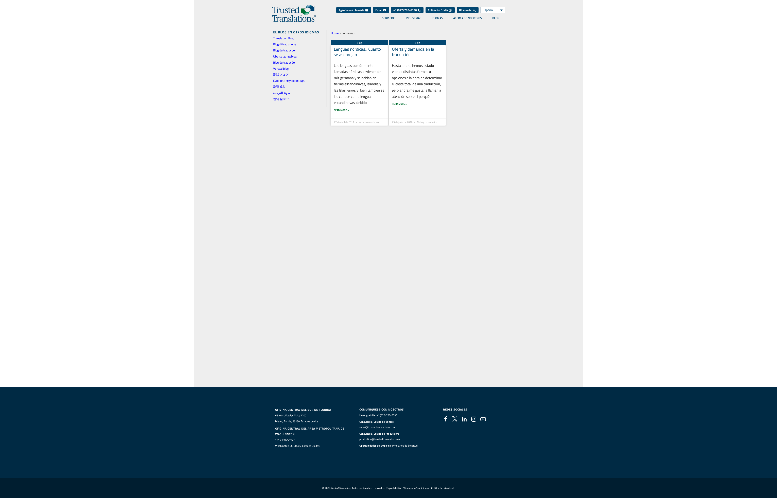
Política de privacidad (442, 488)
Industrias (413, 18)
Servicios (388, 18)
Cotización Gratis (438, 10)
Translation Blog (283, 38)
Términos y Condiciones (416, 488)
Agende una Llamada (352, 10)
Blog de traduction (284, 50)
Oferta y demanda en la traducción (413, 52)
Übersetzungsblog (285, 56)
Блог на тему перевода (289, 80)
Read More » (341, 110)
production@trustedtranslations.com (380, 439)
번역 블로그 (281, 99)
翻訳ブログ (280, 74)
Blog (495, 18)
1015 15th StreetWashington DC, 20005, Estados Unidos (297, 443)
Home (335, 33)
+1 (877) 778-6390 (405, 10)
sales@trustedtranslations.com (377, 427)
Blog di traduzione (284, 44)
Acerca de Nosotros (467, 18)
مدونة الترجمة (282, 93)
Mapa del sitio (393, 488)
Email (379, 10)
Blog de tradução (284, 62)
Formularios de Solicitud (404, 446)
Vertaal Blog (281, 68)
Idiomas (437, 18)
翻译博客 (279, 86)
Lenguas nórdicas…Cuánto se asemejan (357, 52)
